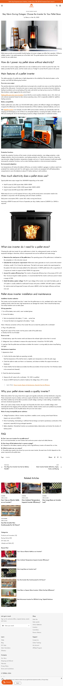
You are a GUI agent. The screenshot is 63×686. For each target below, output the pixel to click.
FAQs (2, 640)
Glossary (3, 650)
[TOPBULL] (31, 5)
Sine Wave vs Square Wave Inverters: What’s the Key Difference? (35, 590)
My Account (36, 645)
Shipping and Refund (7, 661)
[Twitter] (61, 457)
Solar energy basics (31, 11)
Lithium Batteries (37, 624)
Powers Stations (37, 632)
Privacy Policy (4, 666)
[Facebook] (55, 457)
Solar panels (36, 622)
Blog (2, 643)
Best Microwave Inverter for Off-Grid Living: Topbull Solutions (35, 599)
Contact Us (36, 640)
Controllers (36, 630)
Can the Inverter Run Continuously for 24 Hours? (10, 524)
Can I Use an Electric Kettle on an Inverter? (10, 501)
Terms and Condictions (7, 669)
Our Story (3, 658)
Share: (50, 457)
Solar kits (35, 619)
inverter (8, 457)
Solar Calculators (5, 648)
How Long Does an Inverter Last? (51, 501)
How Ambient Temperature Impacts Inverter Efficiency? (31, 501)
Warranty (3, 663)
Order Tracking (37, 643)
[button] (60, 5)
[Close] (61, 678)
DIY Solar (3, 645)
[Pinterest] (58, 457)
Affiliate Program (37, 648)
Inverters (35, 627)
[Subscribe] (28, 625)
